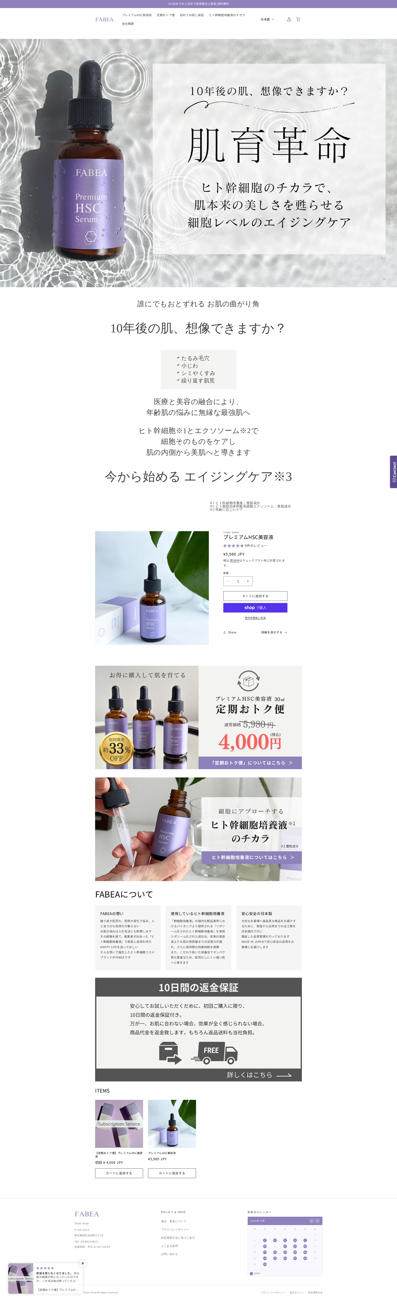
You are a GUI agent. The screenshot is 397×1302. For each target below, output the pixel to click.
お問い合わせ (169, 1254)
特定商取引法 (315, 1292)
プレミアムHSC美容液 (162, 1153)
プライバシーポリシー (175, 1229)
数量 (226, 573)
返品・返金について (174, 1221)
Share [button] (232, 632)
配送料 (234, 560)
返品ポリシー (297, 1292)
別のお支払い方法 (255, 617)
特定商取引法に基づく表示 (178, 1237)
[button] (280, 19)
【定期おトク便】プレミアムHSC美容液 (119, 1154)
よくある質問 (169, 1246)
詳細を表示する (271, 632)
